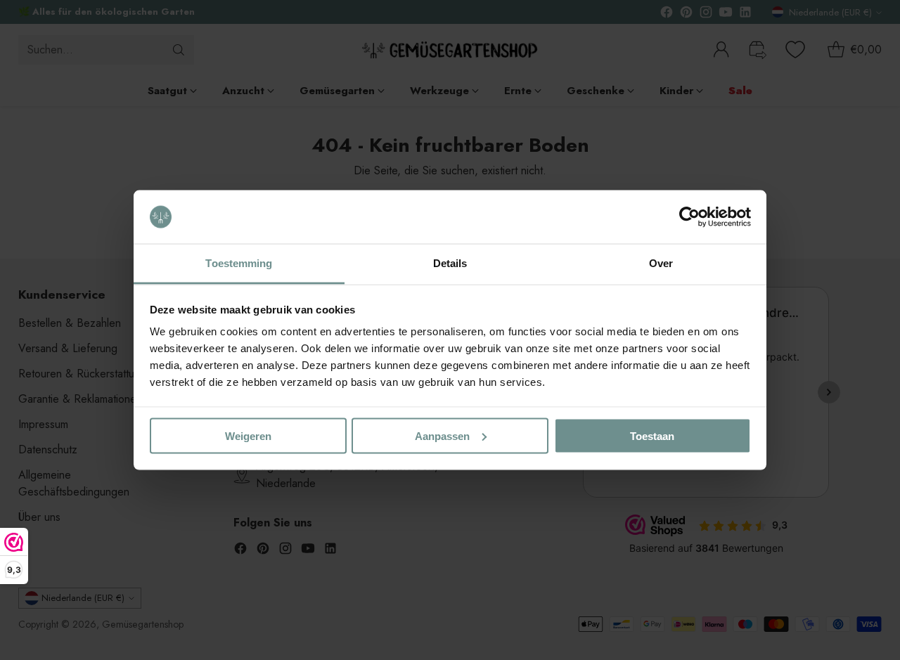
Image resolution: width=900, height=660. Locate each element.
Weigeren (248, 435)
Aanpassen (442, 435)
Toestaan (652, 435)
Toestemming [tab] (238, 263)
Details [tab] (450, 263)
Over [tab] (661, 263)
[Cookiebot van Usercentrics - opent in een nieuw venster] (689, 217)
